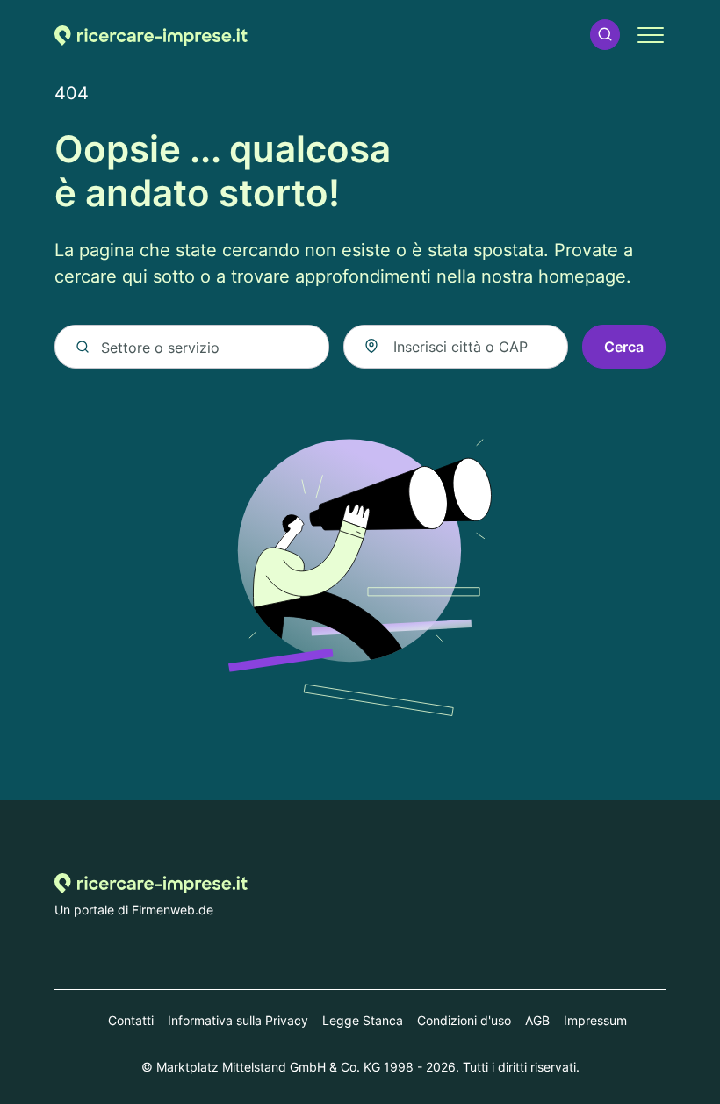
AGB (537, 1020)
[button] (605, 34)
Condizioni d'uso (464, 1020)
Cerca (624, 346)
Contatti (131, 1020)
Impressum (595, 1020)
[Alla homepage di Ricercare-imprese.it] (151, 35)
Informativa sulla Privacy (238, 1020)
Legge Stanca (362, 1020)
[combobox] (455, 347)
